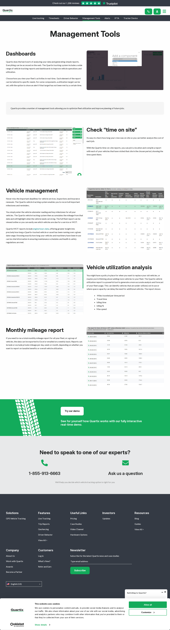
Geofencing (43, 529)
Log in (41, 556)
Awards (9, 566)
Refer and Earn (44, 566)
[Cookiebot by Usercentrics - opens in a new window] (17, 625)
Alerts (107, 18)
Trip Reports (44, 524)
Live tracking (38, 18)
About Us (10, 556)
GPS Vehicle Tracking (16, 518)
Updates (106, 518)
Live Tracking (44, 518)
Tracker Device (131, 18)
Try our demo (72, 411)
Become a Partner (14, 572)
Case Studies (76, 524)
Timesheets (54, 18)
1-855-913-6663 (44, 469)
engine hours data (41, 228)
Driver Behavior (71, 18)
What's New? (44, 561)
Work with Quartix (14, 561)
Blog (137, 518)
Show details (41, 625)
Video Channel (76, 529)
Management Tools (91, 18)
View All (42, 540)
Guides (138, 524)
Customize (146, 612)
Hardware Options (78, 534)
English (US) (24, 584)
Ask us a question (125, 469)
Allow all (148, 605)
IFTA (116, 18)
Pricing (73, 518)
